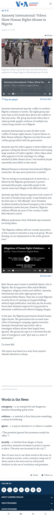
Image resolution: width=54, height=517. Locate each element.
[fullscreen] (49, 270)
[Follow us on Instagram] (21, 490)
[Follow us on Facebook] (4, 490)
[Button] (49, 35)
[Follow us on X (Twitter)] (9, 490)
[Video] (21, 514)
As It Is (5, 11)
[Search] (45, 514)
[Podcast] (33, 490)
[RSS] (27, 490)
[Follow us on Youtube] (15, 490)
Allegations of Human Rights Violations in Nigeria (28, 248)
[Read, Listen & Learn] (9, 514)
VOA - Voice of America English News (22, 86)
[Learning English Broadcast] (33, 514)
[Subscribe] (38, 490)
